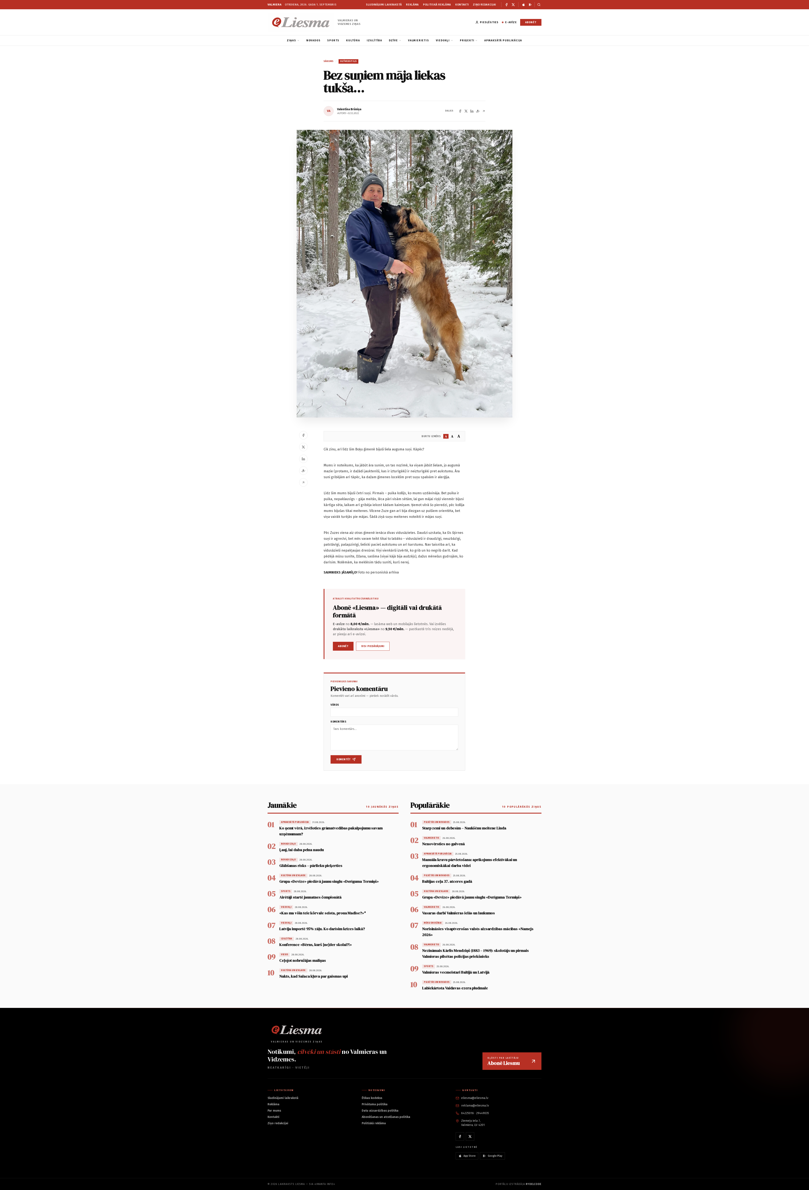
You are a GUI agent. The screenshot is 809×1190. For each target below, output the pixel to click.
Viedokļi (443, 40)
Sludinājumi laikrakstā (384, 4)
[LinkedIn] (472, 111)
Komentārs (338, 721)
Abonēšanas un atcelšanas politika (386, 1117)
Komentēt (343, 759)
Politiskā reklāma (437, 4)
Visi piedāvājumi (372, 646)
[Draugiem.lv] (478, 111)
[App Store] (523, 4)
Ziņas (291, 40)
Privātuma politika (374, 1104)
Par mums (274, 1110)
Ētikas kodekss (372, 1098)
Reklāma (412, 4)
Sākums (329, 61)
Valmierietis (418, 40)
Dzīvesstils (348, 61)
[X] (513, 4)
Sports (333, 40)
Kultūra (353, 40)
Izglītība (374, 40)
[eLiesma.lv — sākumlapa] (301, 22)
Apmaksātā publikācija (503, 40)
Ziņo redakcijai (484, 4)
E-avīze (511, 22)
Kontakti (462, 4)
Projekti (467, 40)
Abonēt (530, 22)
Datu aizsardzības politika (380, 1110)
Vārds (335, 704)
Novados (313, 40)
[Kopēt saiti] (483, 111)
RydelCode (533, 1184)
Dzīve (393, 40)
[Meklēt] (537, 4)
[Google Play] (530, 4)
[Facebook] (506, 4)
